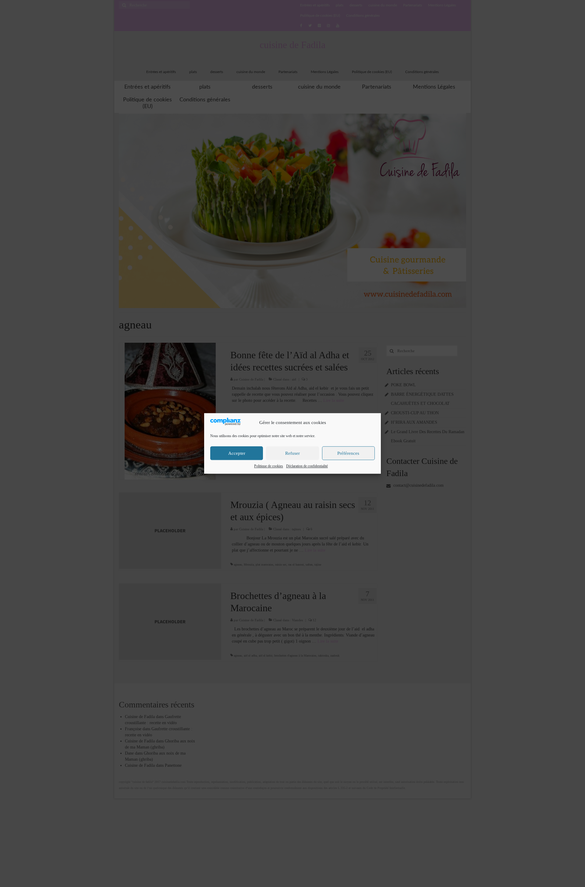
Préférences (348, 453)
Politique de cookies (268, 466)
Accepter (236, 453)
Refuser (292, 453)
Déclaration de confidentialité (307, 466)
